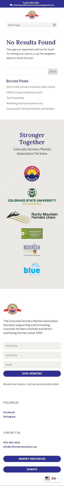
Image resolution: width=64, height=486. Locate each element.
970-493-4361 (11, 442)
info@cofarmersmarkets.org (19, 446)
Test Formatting (15, 97)
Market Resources (32, 458)
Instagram (9, 416)
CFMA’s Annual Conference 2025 (24, 92)
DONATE (32, 469)
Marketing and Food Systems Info (24, 103)
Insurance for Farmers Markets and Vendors (30, 108)
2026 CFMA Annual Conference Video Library (30, 86)
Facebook (9, 412)
